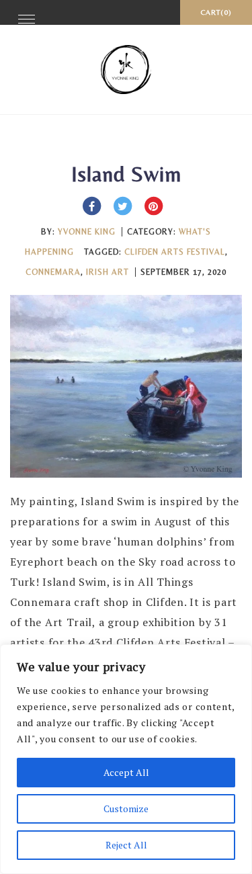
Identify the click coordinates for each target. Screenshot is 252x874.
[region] (126, 759)
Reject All (126, 844)
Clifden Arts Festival (174, 252)
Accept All (126, 772)
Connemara (53, 272)
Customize (126, 808)
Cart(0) (216, 12)
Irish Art (107, 272)
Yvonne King (87, 231)
